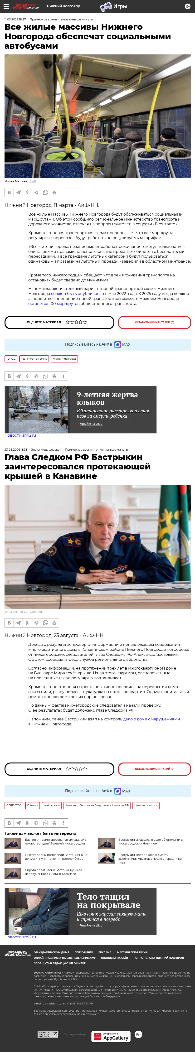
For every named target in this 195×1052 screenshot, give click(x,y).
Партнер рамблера (74, 1034)
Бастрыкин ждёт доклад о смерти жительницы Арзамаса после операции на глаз (150, 858)
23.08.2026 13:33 (16, 449)
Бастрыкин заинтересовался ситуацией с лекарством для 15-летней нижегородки (56, 841)
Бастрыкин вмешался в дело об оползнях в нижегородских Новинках (150, 841)
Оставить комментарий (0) (154, 322)
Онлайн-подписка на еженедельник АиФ (65, 958)
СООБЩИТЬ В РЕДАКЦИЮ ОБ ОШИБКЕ (60, 963)
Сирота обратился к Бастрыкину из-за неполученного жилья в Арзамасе (53, 872)
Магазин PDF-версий (132, 952)
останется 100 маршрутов (54, 303)
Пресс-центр (84, 952)
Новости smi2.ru (20, 435)
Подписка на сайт (114, 958)
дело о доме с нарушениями (151, 719)
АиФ (32, 181)
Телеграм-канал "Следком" (24, 611)
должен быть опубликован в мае (83, 293)
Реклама (105, 952)
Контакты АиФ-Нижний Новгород (159, 958)
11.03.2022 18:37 (15, 19)
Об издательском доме (51, 952)
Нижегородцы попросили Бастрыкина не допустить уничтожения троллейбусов (56, 856)
